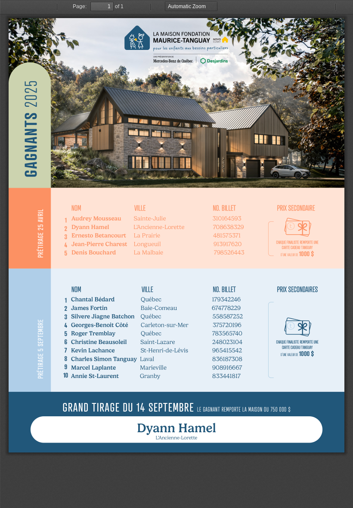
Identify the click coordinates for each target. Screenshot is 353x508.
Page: (80, 6)
